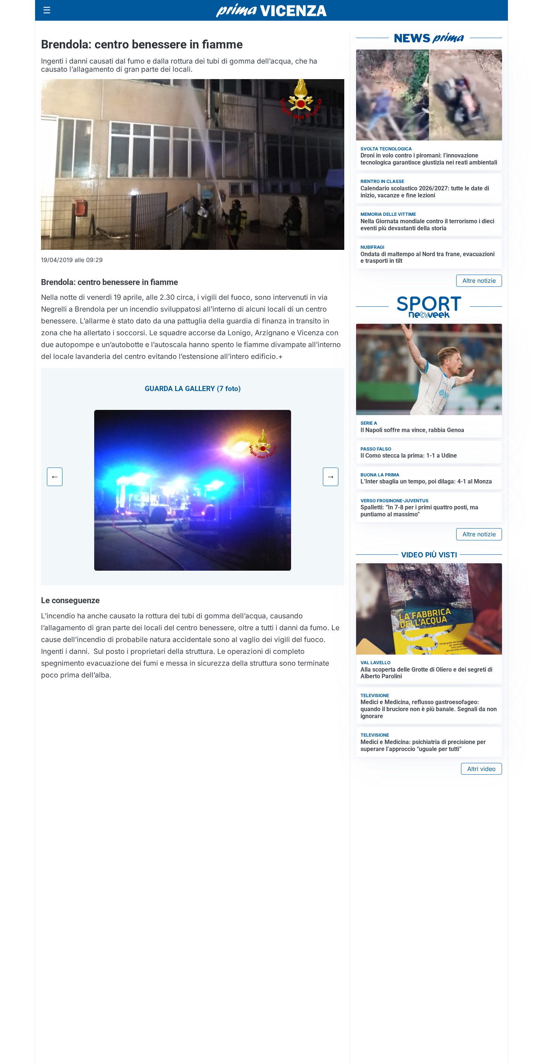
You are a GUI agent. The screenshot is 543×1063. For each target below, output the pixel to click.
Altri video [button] (481, 768)
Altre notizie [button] (479, 280)
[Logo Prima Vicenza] (271, 10)
